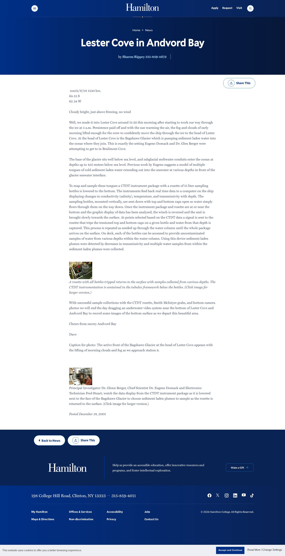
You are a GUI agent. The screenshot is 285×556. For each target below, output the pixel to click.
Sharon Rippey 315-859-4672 (144, 56)
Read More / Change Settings (264, 549)
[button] (35, 8)
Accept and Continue (230, 550)
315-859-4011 (123, 495)
